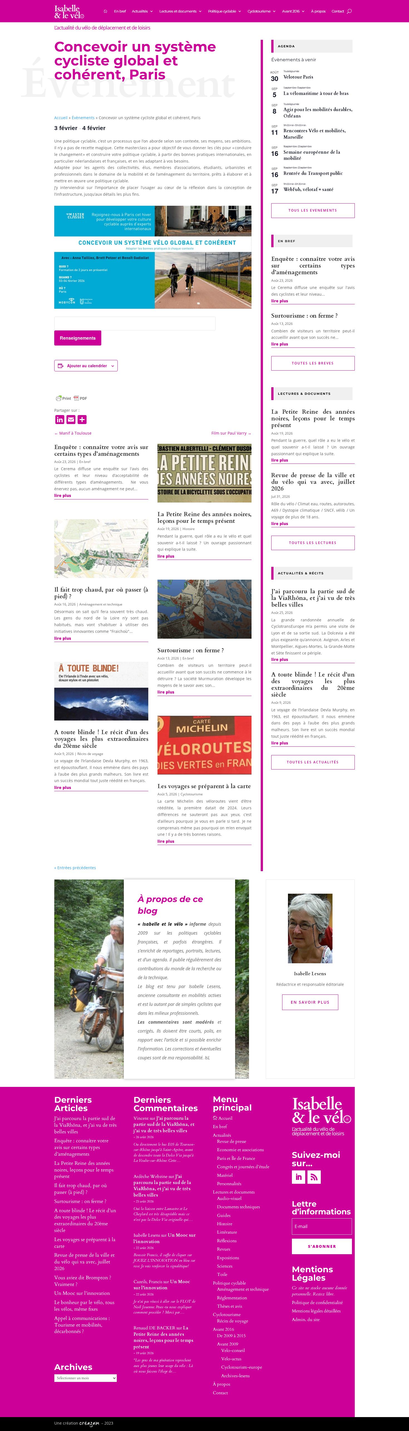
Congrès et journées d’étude (243, 1167)
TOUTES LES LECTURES (313, 542)
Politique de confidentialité (317, 1303)
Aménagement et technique (100, 604)
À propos (318, 11)
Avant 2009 (227, 1344)
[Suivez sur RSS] (314, 1177)
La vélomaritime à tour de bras (316, 93)
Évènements (83, 117)
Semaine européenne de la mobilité (312, 155)
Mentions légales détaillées (316, 1311)
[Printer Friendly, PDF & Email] (71, 398)
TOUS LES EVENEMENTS (313, 210)
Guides (223, 1215)
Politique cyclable (222, 11)
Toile (222, 1274)
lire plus (62, 495)
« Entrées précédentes (75, 867)
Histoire (189, 528)
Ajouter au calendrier (87, 365)
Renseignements (78, 338)
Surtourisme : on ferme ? (190, 650)
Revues (223, 1249)
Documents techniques (238, 1207)
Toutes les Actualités (313, 762)
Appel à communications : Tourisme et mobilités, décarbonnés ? (82, 1325)
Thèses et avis (229, 1306)
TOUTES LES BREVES (313, 363)
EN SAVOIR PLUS (310, 1002)
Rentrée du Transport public (313, 173)
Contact (338, 11)
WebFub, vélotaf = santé (309, 190)
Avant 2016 (290, 11)
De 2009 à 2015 (231, 1336)
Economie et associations (240, 1150)
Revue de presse (231, 1141)
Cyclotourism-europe (241, 1367)
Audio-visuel (229, 1198)
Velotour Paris (298, 77)
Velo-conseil (233, 1350)
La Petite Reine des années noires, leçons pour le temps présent (204, 517)
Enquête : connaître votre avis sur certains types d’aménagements (101, 450)
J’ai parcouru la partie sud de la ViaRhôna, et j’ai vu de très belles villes (313, 598)
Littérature (227, 1232)
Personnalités (229, 1184)
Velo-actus (231, 1359)
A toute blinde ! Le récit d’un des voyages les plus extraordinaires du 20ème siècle (101, 739)
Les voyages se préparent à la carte (204, 786)
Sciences (224, 1266)
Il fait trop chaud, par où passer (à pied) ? (101, 593)
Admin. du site (306, 1320)
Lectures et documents (177, 11)
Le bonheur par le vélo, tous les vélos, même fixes (84, 1306)
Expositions (228, 1258)
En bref (120, 11)
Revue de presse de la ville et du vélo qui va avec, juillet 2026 (313, 482)
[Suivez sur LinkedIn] (298, 1177)
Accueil (61, 117)
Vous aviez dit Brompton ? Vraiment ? (82, 1281)
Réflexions (226, 1241)
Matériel (225, 1175)
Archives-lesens (235, 1376)
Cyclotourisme (259, 11)
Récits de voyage (90, 753)
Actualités (140, 11)
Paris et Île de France (236, 1158)
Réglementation (232, 1298)
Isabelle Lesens (147, 1235)
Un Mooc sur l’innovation (82, 1293)
